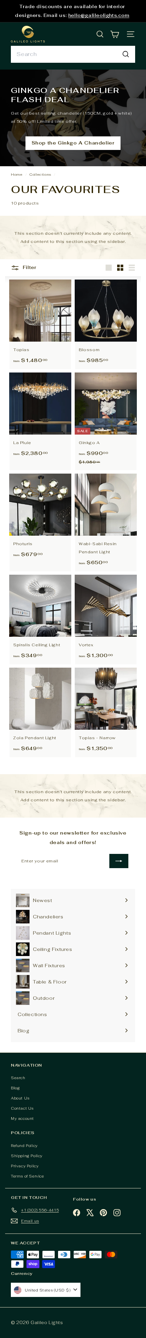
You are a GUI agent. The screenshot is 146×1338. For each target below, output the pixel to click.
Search (18, 1077)
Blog (15, 1088)
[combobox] (73, 54)
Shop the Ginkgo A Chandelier (73, 143)
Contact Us (22, 1108)
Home (17, 174)
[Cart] (115, 34)
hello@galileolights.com (98, 15)
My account (22, 1118)
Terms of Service (27, 1176)
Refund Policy (24, 1145)
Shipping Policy (26, 1155)
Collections (41, 174)
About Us (20, 1098)
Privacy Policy (24, 1166)
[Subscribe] (118, 861)
